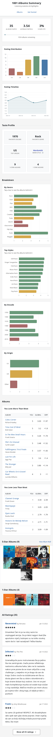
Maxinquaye (10, 506)
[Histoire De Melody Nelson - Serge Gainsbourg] (32, 599)
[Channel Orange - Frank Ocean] (9, 599)
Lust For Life (10, 457)
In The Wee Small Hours (15, 434)
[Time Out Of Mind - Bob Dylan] (32, 551)
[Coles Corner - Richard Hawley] (32, 563)
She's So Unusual (12, 442)
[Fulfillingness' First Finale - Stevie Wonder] (20, 551)
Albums (20, 12)
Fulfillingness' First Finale (15, 449)
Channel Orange (12, 498)
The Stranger (10, 464)
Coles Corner (10, 419)
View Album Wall (45, 542)
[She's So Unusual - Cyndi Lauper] (44, 563)
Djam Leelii (10, 513)
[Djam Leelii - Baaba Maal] (20, 599)
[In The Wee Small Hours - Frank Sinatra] (9, 563)
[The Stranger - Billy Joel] (26, 574)
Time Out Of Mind (12, 427)
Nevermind (10, 623)
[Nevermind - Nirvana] (9, 551)
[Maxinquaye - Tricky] (44, 599)
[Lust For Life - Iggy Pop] (44, 551)
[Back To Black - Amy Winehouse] (20, 563)
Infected (9, 651)
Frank (8, 704)
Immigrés (9, 528)
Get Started (32, 12)
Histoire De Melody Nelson (16, 521)
